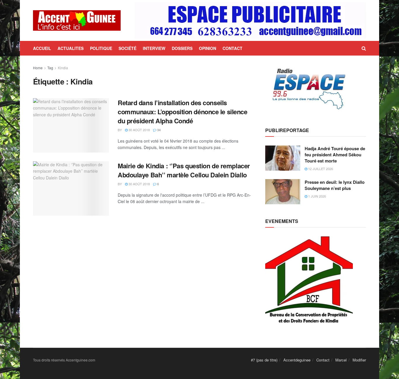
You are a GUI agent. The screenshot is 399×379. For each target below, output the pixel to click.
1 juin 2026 (316, 196)
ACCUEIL (42, 48)
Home (38, 67)
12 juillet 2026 (320, 168)
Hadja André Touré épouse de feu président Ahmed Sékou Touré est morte (335, 154)
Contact (322, 360)
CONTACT (232, 48)
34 (158, 130)
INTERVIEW (154, 48)
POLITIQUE (101, 48)
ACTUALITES (71, 48)
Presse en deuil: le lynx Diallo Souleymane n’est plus (335, 185)
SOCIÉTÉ (127, 48)
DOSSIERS (182, 48)
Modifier (359, 360)
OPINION (207, 48)
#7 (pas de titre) (264, 360)
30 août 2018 (139, 129)
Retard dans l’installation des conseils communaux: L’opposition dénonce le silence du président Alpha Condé (182, 111)
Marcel (341, 360)
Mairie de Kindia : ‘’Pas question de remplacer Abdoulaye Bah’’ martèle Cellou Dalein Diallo (184, 170)
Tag (50, 67)
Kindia (63, 67)
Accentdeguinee (296, 360)
